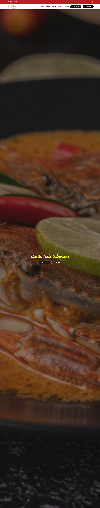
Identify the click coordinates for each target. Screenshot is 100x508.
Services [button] (48, 6)
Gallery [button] (60, 6)
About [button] (54, 6)
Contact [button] (66, 6)
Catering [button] (88, 6)
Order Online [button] (76, 6)
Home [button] (42, 6)
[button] (12, 2)
